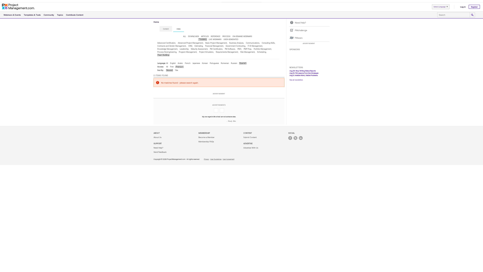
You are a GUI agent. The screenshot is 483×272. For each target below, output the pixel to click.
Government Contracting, (236, 46)
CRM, (190, 46)
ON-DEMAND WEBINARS (242, 36)
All (167, 63)
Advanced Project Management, (190, 43)
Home (156, 22)
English (173, 63)
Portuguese (214, 63)
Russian (234, 63)
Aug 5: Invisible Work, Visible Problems (304, 75)
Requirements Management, (227, 52)
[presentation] (166, 29)
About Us (157, 137)
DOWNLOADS (193, 36)
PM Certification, (216, 49)
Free (172, 67)
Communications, (253, 43)
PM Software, (230, 49)
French (187, 63)
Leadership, (184, 49)
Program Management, (188, 52)
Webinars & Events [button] (12, 15)
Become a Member (206, 137)
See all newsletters (296, 80)
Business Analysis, (236, 43)
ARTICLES (205, 36)
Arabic (180, 63)
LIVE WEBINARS (215, 39)
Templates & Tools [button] (32, 15)
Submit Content (250, 137)
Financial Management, (214, 46)
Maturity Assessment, (199, 49)
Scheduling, (261, 52)
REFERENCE (215, 36)
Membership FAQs (206, 141)
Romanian (225, 63)
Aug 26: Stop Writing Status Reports (303, 71)
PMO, (239, 49)
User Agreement (228, 159)
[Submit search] (472, 15)
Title (176, 70)
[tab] (166, 29)
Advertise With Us (250, 148)
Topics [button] (60, 15)
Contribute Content (74, 15)
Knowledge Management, (167, 49)
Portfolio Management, (263, 49)
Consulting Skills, (268, 43)
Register (474, 7)
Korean (205, 63)
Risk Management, (247, 52)
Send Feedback (160, 152)
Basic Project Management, (216, 43)
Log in (463, 7)
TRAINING (202, 39)
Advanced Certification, (166, 43)
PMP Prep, (248, 49)
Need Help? (158, 148)
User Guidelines (216, 159)
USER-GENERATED (231, 39)
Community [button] (49, 15)
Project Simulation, (206, 52)
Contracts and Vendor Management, (171, 46)
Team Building (163, 55)
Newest (169, 70)
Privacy (206, 159)
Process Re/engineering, (167, 52)
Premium (179, 67)
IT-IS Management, (255, 46)
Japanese (196, 63)
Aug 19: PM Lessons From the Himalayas (304, 73)
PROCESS (226, 36)
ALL (184, 36)
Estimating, (199, 46)
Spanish (243, 63)
